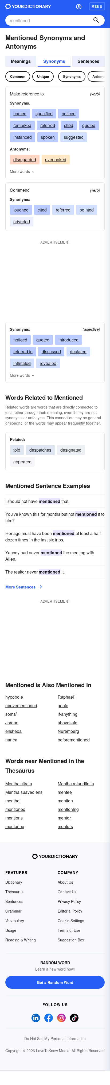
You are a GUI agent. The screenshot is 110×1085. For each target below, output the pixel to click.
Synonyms (54, 61)
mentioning (68, 809)
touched (21, 210)
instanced (22, 137)
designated (70, 450)
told (16, 450)
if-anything (67, 714)
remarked (22, 125)
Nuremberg (68, 731)
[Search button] (96, 20)
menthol (13, 801)
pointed (87, 210)
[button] (79, 6)
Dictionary (13, 882)
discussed (51, 351)
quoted (88, 125)
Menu (97, 6)
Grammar (13, 911)
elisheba (13, 731)
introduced (68, 340)
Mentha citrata (18, 783)
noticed (69, 113)
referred (47, 125)
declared (78, 351)
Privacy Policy (69, 901)
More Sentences (20, 587)
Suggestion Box (71, 939)
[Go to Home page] (28, 6)
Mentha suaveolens (23, 792)
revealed (48, 363)
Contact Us (67, 891)
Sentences (88, 61)
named (19, 113)
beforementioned (74, 740)
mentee (65, 792)
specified (44, 113)
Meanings (21, 61)
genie (63, 705)
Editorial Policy (70, 911)
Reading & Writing (20, 939)
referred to (23, 351)
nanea (11, 740)
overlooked (55, 159)
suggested (74, 137)
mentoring (14, 826)
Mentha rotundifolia (76, 783)
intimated (22, 363)
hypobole (14, 697)
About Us (65, 882)
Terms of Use (69, 930)
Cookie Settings (71, 920)
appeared (22, 462)
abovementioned (21, 705)
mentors (65, 826)
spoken (48, 137)
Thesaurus (14, 891)
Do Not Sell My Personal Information (55, 1038)
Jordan (11, 723)
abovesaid (67, 723)
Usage (10, 930)
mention (65, 801)
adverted (21, 221)
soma (11, 714)
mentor (64, 818)
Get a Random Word (55, 982)
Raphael (67, 697)
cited (68, 125)
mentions (14, 818)
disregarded (24, 159)
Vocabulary (14, 920)
